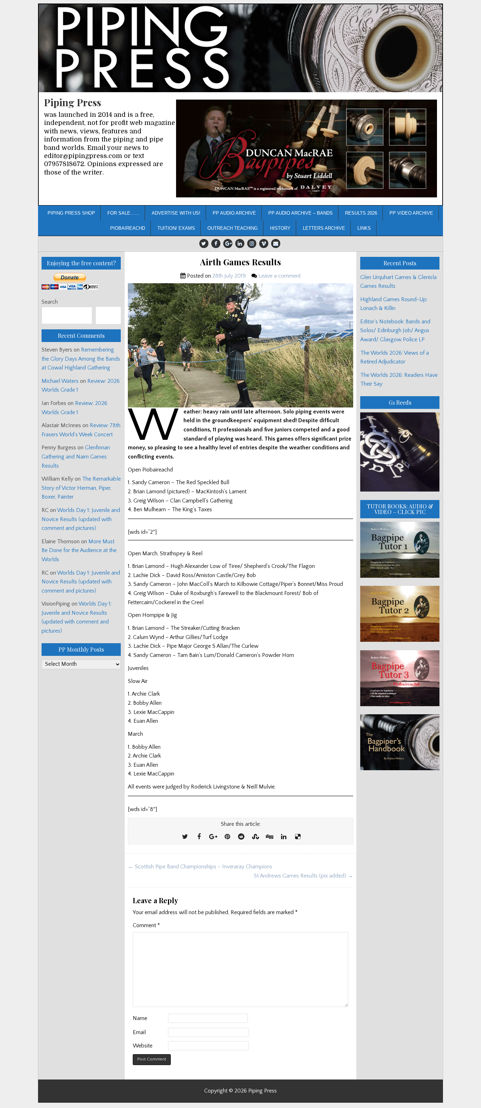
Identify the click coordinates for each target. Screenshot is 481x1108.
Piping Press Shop (71, 213)
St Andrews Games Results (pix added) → (303, 876)
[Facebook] (215, 243)
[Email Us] (275, 243)
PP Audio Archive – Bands (300, 213)
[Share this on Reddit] (241, 837)
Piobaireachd (127, 228)
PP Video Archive (411, 213)
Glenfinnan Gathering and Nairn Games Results (76, 456)
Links (364, 228)
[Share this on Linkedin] (283, 837)
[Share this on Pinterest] (227, 837)
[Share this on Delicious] (297, 837)
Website (142, 1046)
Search (50, 302)
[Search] (108, 315)
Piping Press (72, 102)
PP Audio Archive (234, 213)
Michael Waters (60, 381)
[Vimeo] (263, 243)
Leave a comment (279, 276)
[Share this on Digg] (269, 837)
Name (140, 1018)
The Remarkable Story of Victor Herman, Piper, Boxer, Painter (81, 488)
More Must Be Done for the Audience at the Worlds (79, 550)
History (280, 228)
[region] (306, 148)
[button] (306, 148)
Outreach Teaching (232, 228)
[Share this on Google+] (213, 837)
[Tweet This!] (184, 837)
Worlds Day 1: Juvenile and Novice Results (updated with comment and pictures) (81, 519)
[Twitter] (203, 243)
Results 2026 (361, 213)
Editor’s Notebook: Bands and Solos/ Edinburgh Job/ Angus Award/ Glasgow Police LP (395, 330)
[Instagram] (251, 243)
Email (139, 1032)
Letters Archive (324, 228)
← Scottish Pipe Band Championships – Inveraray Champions (200, 866)
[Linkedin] (239, 243)
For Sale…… (123, 213)
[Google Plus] (227, 243)
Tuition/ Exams (176, 228)
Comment (146, 925)
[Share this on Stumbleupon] (255, 837)
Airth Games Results (240, 262)
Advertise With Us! (176, 213)
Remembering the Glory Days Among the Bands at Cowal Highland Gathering (81, 359)
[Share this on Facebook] (199, 837)
